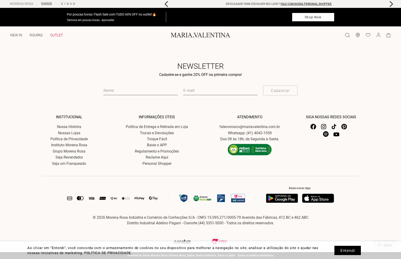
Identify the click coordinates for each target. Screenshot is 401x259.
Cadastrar (280, 90)
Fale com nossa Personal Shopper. (306, 4)
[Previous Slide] (166, 4)
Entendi (347, 250)
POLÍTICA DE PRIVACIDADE (107, 253)
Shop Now (313, 17)
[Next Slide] (391, 4)
